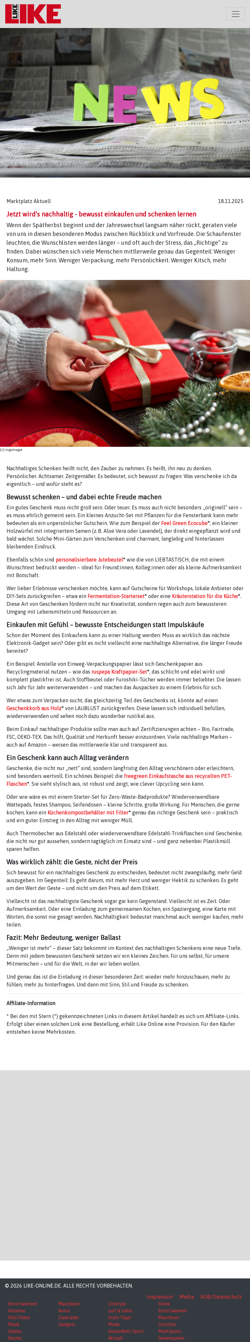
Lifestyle (117, 1303)
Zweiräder (68, 1317)
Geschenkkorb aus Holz (34, 708)
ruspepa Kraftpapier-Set (119, 672)
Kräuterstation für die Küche (205, 596)
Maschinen (68, 1303)
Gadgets (67, 1324)
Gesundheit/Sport (126, 1331)
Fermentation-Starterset (116, 596)
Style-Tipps (119, 1317)
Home (164, 1303)
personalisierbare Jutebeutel (89, 559)
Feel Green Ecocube (184, 523)
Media (186, 1297)
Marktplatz (169, 1331)
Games (15, 1331)
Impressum (160, 1297)
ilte (122, 812)
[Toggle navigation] (236, 14)
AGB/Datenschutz (221, 1297)
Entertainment (22, 1303)
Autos (64, 1310)
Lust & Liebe (120, 1310)
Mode (114, 1324)
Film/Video (19, 1317)
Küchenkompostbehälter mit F (83, 812)
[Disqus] (125, 1164)
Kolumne (16, 1310)
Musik (14, 1324)
